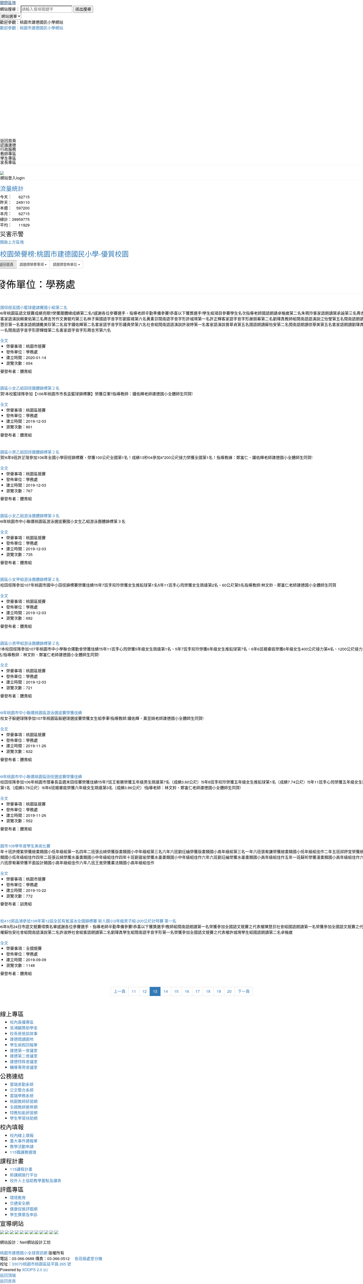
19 (219, 991)
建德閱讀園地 (22, 1039)
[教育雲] (41, 1231)
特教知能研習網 (24, 1112)
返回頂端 (8, 1275)
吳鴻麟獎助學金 (24, 1028)
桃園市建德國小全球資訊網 (23, 1253)
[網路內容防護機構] (12, 1231)
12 (144, 991)
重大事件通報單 (24, 1141)
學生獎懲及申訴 (24, 1214)
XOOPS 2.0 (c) (35, 1269)
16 (187, 991)
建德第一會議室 (24, 1050)
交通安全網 (20, 1203)
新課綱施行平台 (24, 1175)
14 (165, 991)
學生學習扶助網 (24, 1118)
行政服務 (8, 149)
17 (197, 991)
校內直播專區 (22, 1022)
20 (229, 991)
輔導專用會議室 (24, 1067)
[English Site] (2, 172)
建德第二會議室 (24, 1056)
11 (134, 991)
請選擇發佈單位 (65, 264)
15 (176, 991)
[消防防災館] (22, 1231)
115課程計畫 (21, 1169)
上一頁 (119, 991)
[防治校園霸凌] (32, 1231)
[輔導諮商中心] (46, 1231)
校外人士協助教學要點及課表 (35, 1180)
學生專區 (8, 158)
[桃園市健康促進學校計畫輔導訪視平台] (56, 1231)
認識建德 (8, 145)
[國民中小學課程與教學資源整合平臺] (51, 1231)
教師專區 (8, 153)
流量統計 (12, 188)
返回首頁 (8, 140)
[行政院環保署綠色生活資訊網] (17, 1231)
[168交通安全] (2, 1231)
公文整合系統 (22, 1090)
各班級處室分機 (86, 1258)
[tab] (181, 145)
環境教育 (18, 1197)
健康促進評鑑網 (24, 1209)
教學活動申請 (22, 1146)
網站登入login (12, 178)
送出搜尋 (83, 9)
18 (208, 991)
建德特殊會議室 (24, 1061)
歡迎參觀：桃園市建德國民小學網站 (31, 28)
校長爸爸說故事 (24, 1033)
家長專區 (8, 162)
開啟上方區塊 (12, 242)
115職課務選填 (23, 1152)
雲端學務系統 (22, 1095)
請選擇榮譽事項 (32, 264)
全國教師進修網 (24, 1107)
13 (155, 991)
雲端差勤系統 (22, 1084)
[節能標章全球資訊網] (27, 1231)
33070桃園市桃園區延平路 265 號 (41, 1264)
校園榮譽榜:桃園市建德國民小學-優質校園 (64, 254)
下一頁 (244, 991)
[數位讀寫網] (37, 1231)
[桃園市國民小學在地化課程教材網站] (7, 1231)
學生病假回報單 (24, 1045)
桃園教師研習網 (24, 1101)
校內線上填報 (22, 1135)
